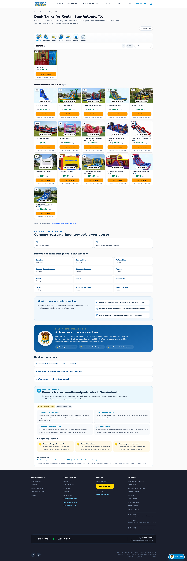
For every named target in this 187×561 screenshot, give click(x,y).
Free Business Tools (70, 502)
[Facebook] (33, 555)
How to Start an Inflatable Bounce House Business (142, 521)
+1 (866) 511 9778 (147, 538)
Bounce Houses (36, 481)
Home (36, 12)
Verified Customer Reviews (136, 488)
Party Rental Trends (70, 499)
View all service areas (71, 506)
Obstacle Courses (37, 488)
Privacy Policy (132, 499)
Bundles (33, 495)
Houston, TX (67, 481)
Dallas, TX (67, 488)
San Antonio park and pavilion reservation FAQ (53, 460)
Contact (109, 4)
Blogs (120, 4)
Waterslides (34, 485)
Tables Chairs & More (91, 4)
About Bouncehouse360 (136, 481)
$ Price (129, 46)
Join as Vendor (105, 486)
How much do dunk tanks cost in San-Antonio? (57, 364)
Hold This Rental (46, 74)
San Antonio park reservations (85, 460)
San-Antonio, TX (45, 12)
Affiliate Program (133, 506)
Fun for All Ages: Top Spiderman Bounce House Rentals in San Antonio (141, 515)
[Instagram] (39, 555)
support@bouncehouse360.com (143, 540)
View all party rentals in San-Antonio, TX (64, 224)
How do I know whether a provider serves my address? (60, 371)
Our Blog (131, 495)
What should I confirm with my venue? (53, 379)
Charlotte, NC (68, 492)
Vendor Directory (101, 481)
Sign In (131, 4)
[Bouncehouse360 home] (40, 3)
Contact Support (133, 492)
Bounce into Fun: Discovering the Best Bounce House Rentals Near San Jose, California (141, 528)
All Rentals (58, 4)
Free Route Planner (102, 494)
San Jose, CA (68, 495)
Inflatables (72, 4)
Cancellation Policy (134, 502)
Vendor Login (100, 491)
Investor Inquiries (133, 509)
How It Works (132, 485)
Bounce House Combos (38, 492)
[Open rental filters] (123, 46)
